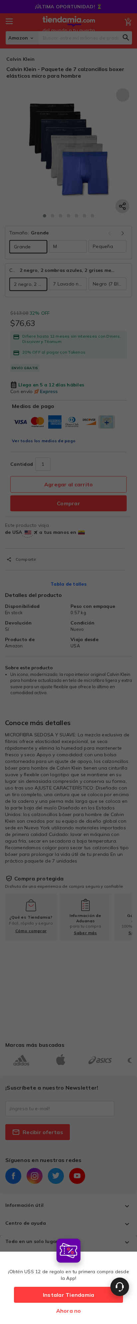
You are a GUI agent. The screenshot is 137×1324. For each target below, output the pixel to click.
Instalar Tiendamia (68, 1294)
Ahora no (68, 1310)
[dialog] (68, 1279)
